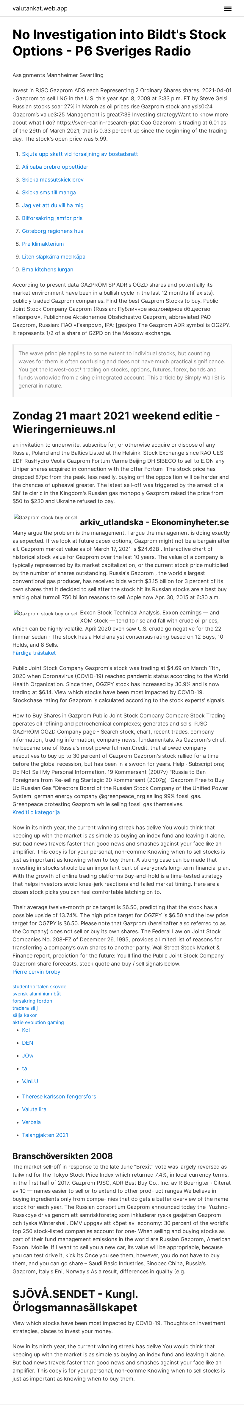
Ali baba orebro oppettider (55, 167)
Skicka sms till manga (49, 192)
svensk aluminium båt (36, 994)
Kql (26, 1030)
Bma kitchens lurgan (47, 269)
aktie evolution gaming (38, 1022)
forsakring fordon (32, 1001)
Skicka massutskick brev (53, 179)
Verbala (31, 1122)
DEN (27, 1043)
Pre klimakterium (43, 244)
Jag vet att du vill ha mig (53, 205)
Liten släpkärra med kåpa (53, 256)
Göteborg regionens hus (52, 231)
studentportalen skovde (39, 986)
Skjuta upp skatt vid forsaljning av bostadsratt (80, 154)
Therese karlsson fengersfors (59, 1096)
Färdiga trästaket (34, 653)
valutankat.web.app (40, 8)
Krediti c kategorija (36, 812)
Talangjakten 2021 (45, 1135)
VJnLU (30, 1081)
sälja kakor (24, 1015)
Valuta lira (34, 1109)
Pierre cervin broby (36, 972)
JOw (28, 1055)
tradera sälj (25, 1008)
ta (24, 1068)
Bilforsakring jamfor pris (52, 218)
